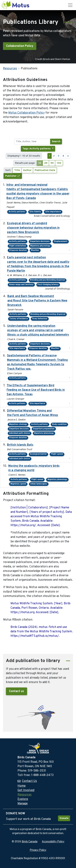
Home (22, 786)
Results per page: (25, 163)
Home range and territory (21, 284)
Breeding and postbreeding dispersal (47, 280)
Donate (64, 818)
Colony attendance (19, 319)
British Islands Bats (20, 445)
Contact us (16, 691)
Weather (35, 250)
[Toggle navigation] (70, 5)
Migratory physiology (40, 246)
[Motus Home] (15, 5)
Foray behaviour (39, 319)
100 (59, 163)
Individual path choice (19, 433)
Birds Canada (29, 841)
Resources (10, 68)
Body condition (59, 424)
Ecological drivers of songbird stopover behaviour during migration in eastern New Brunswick (33, 228)
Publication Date (45, 170)
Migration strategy (18, 424)
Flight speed (57, 454)
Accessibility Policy (53, 841)
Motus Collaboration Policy (26, 113)
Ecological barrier (38, 454)
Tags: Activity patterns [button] (37, 148)
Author (27, 170)
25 (45, 163)
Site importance (53, 212)
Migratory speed (18, 484)
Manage (23, 803)
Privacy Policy (38, 850)
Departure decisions (40, 241)
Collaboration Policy (19, 46)
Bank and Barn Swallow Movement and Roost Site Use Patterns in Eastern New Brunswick (37, 300)
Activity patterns (17, 212)
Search (56, 141)
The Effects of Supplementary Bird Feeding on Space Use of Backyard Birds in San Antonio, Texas (36, 390)
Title (17, 170)
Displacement (60, 241)
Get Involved (26, 790)
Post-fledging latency (48, 284)
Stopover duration (18, 250)
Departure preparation (43, 429)
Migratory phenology (44, 433)
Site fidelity (35, 212)
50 (52, 163)
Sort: (8, 170)
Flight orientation (17, 246)
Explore (23, 799)
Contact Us (29, 781)
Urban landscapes (38, 484)
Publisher (11, 176)
